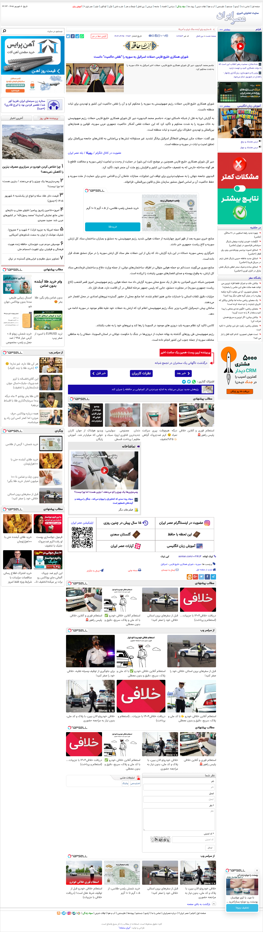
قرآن (110, 6)
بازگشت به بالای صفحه (199, 904)
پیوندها (131, 913)
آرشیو (237, 6)
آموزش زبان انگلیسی (181, 546)
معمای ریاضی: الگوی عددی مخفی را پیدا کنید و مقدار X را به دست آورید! (241, 310)
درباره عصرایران (170, 913)
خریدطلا (112, 227)
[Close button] (257, 870)
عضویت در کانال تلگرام (108, 153)
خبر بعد (181, 373)
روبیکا (89, 153)
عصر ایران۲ (183, 913)
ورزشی (149, 6)
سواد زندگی (181, 6)
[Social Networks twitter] (189, 382)
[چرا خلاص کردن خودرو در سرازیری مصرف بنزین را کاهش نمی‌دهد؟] (32, 142)
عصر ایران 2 (88, 6)
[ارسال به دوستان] (153, 35)
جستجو (229, 6)
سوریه (198, 564)
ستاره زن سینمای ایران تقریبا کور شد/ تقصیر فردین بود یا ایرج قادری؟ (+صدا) (24, 105)
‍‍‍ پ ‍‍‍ (163, 35)
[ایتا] (189, 577)
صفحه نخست (210, 36)
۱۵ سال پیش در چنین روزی (122, 523)
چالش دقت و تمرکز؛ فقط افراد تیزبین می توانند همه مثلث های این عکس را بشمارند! (241, 285)
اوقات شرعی (201, 6)
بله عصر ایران (75, 153)
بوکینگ (125, 783)
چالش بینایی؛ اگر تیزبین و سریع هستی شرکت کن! (242, 319)
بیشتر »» (225, 29)
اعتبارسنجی (135, 783)
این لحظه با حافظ (180, 534)
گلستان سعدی (120, 534)
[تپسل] (87, 191)
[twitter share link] (68, 36)
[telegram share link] (77, 36)
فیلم (96, 6)
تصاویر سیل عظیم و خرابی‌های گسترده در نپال (33, 259)
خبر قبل (101, 373)
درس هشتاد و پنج (250, 142)
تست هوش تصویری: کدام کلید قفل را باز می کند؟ (241, 336)
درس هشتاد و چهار (249, 148)
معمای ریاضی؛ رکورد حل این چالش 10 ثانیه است (240, 327)
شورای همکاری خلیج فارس (181, 564)
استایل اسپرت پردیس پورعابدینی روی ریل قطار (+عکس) (241, 252)
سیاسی (172, 6)
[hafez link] (141, 45)
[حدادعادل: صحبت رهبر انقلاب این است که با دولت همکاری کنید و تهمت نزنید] (240, 47)
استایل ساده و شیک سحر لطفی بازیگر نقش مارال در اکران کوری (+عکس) (240, 269)
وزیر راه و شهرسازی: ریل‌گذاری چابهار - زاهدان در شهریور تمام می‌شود (242, 75)
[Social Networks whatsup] (194, 382)
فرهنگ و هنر (130, 6)
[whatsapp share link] (82, 36)
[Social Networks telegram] (184, 382)
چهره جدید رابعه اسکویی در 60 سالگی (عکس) (242, 235)
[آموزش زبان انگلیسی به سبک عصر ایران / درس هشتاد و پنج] (240, 123)
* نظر (211, 805)
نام (212, 781)
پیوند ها (191, 6)
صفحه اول (256, 6)
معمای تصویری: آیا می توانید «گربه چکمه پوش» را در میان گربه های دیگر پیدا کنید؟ (241, 293)
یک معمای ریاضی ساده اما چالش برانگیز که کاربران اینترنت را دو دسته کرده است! (240, 302)
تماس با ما (245, 6)
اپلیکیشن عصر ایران (82, 523)
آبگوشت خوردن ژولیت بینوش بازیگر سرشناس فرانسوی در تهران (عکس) (243, 243)
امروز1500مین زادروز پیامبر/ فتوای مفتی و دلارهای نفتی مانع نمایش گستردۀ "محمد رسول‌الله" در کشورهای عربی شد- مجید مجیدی (33, 215)
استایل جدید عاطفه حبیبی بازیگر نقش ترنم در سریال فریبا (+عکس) (240, 260)
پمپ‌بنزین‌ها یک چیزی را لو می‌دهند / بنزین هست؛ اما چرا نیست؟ (106, 492)
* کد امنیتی (209, 834)
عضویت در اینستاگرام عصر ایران (181, 523)
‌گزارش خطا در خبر (99, 36)
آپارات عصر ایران (122, 546)
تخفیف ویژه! (242, 908)
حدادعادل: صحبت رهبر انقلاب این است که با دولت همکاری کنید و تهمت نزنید (240, 66)
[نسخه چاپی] (150, 35)
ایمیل (211, 793)
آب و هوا (211, 6)
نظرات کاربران (141, 373)
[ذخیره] (156, 36)
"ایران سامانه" (125, 928)
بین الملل (141, 6)
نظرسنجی (220, 6)
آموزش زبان (77, 6)
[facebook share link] (73, 36)
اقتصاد (164, 6)
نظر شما (210, 775)
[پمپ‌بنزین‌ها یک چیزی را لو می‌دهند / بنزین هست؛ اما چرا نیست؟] (104, 470)
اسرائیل (164, 564)
